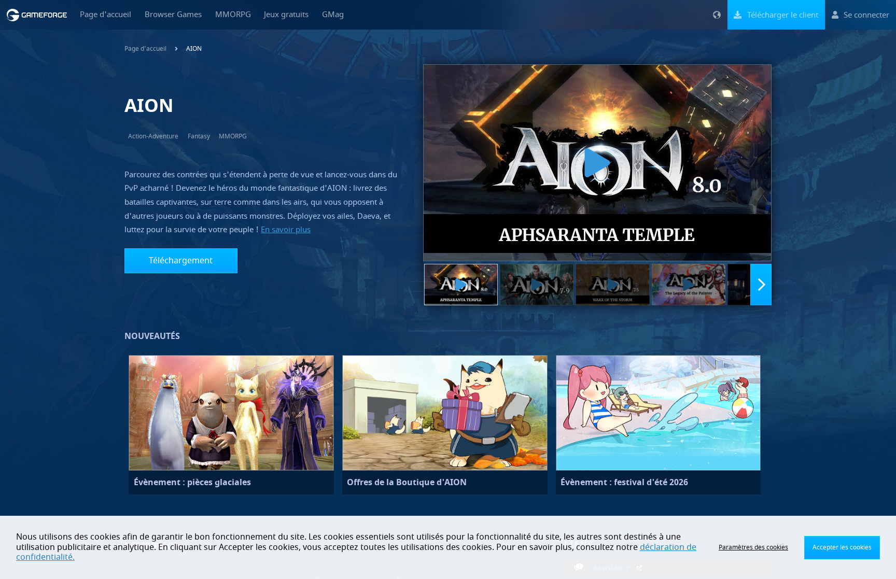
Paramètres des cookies (753, 547)
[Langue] (716, 15)
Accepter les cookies (842, 547)
